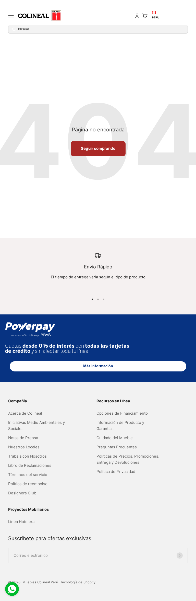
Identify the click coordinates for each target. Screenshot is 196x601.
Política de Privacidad (115, 471)
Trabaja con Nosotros (27, 456)
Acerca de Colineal (25, 413)
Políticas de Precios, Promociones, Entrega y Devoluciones (127, 459)
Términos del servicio (27, 474)
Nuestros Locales (24, 447)
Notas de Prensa (23, 437)
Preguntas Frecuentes (116, 447)
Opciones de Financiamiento (122, 413)
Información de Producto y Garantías (120, 425)
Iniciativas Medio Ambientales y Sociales (36, 425)
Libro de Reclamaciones (29, 465)
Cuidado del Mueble (114, 437)
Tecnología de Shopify (77, 582)
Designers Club (22, 493)
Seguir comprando (98, 148)
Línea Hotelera (21, 521)
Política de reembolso (27, 483)
